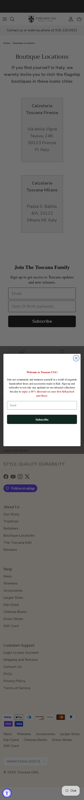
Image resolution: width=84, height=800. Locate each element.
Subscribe (42, 419)
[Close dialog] (76, 358)
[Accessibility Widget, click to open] (7, 793)
